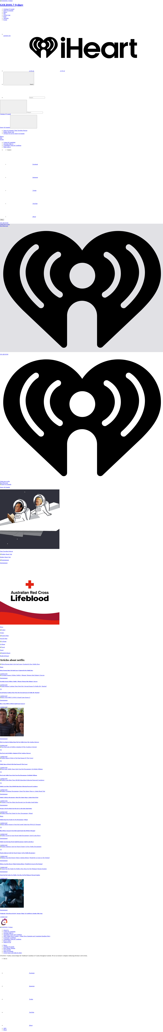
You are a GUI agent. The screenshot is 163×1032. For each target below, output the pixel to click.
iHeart (5, 1030)
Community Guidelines (9, 937)
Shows (5, 12)
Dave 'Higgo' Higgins (9, 948)
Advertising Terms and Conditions (12, 934)
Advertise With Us (8, 144)
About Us (6, 930)
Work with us (7, 147)
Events (5, 19)
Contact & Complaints (9, 142)
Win (4, 13)
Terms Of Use (7, 942)
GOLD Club (6, 15)
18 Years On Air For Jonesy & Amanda (13, 133)
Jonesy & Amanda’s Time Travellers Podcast (15, 130)
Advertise (6, 18)
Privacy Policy (7, 940)
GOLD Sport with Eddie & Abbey (12, 953)
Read (4, 16)
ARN (4, 1028)
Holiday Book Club (8, 132)
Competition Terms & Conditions (12, 145)
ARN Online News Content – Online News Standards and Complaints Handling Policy (26, 936)
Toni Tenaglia (7, 949)
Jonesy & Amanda (8, 10)
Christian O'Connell (5, 114)
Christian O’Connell (8, 9)
